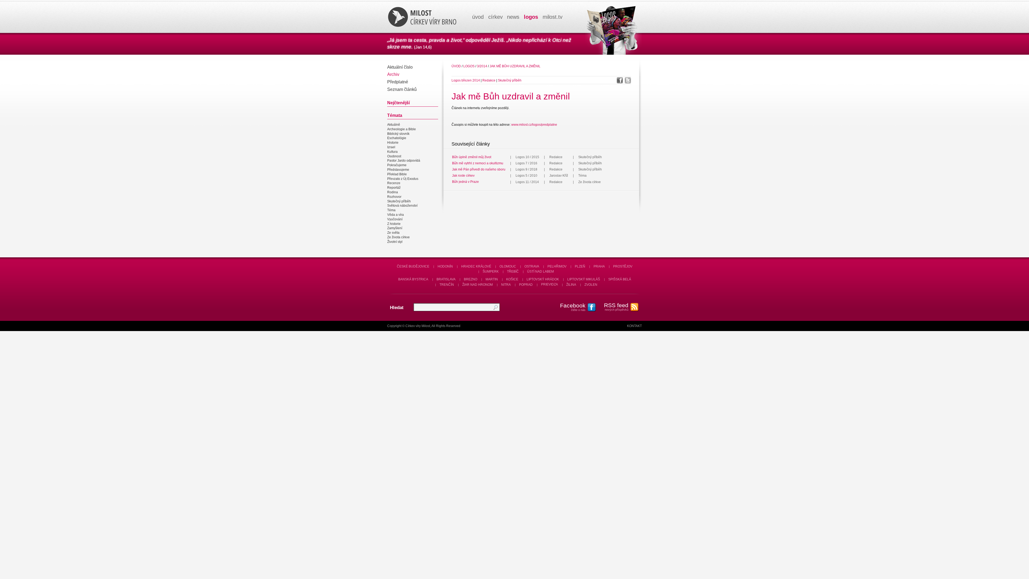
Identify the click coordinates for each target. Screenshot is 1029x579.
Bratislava (446, 279)
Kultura (392, 152)
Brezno (470, 279)
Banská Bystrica (413, 279)
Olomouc (507, 266)
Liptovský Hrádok (543, 279)
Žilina (571, 285)
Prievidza (549, 285)
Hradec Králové (476, 266)
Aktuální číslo (400, 67)
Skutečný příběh (399, 201)
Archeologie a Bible (401, 129)
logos (531, 17)
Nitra (506, 285)
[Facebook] (620, 80)
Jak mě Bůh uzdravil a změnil (515, 66)
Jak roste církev (463, 175)
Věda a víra (395, 215)
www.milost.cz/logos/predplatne (534, 125)
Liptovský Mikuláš (583, 279)
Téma (391, 210)
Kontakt (634, 326)
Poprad (526, 285)
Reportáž (394, 188)
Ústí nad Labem (540, 271)
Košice (512, 279)
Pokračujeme (397, 165)
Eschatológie (396, 138)
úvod (478, 17)
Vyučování (394, 219)
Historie (392, 142)
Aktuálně (393, 125)
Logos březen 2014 (466, 80)
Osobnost (394, 156)
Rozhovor (394, 197)
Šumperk (491, 271)
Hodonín (445, 266)
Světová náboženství (402, 206)
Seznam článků (402, 89)
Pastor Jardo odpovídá (403, 161)
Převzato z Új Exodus (402, 179)
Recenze (393, 183)
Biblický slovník (398, 134)
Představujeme (398, 170)
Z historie (394, 224)
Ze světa (393, 233)
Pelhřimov (556, 266)
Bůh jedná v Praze (465, 182)
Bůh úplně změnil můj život (471, 157)
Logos (469, 66)
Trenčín (446, 285)
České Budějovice (413, 266)
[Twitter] (628, 80)
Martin (492, 279)
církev (495, 17)
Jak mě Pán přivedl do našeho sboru (478, 169)
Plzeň (580, 266)
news (513, 17)
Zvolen (590, 285)
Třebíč (513, 271)
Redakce (489, 80)
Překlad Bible (397, 174)
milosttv (552, 17)
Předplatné (397, 82)
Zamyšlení (394, 228)
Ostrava (531, 266)
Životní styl (394, 242)
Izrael (391, 147)
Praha (599, 266)
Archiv (393, 74)
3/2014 (482, 66)
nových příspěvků (616, 306)
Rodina (392, 192)
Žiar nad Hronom (477, 285)
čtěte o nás (573, 306)
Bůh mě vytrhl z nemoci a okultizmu (477, 163)
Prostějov (622, 266)
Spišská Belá (619, 279)
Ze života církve (398, 237)
